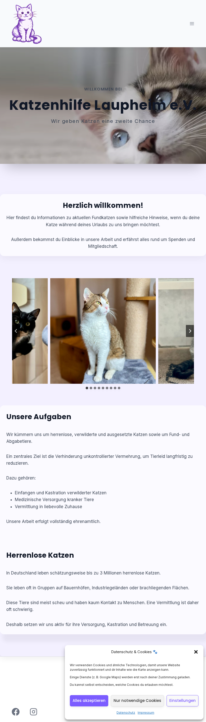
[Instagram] (33, 712)
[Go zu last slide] (16, 331)
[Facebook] (16, 712)
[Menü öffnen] (192, 24)
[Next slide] (190, 331)
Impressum (146, 712)
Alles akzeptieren (89, 700)
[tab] (87, 388)
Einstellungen (182, 700)
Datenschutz (126, 712)
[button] (195, 651)
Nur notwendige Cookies (137, 700)
